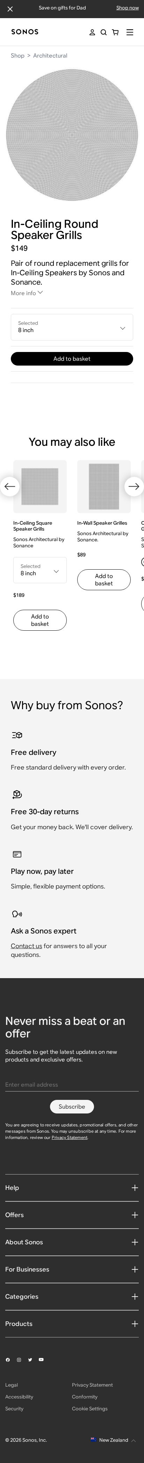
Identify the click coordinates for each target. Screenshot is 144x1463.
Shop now (127, 8)
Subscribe (72, 1106)
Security (14, 1408)
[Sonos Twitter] (33, 1359)
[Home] (25, 32)
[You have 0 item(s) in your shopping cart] (115, 32)
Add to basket (72, 358)
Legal (11, 1385)
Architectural (50, 55)
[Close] (10, 9)
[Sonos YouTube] (44, 1359)
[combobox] (72, 327)
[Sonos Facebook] (10, 1359)
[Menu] (130, 32)
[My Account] (92, 32)
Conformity (85, 1397)
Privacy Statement (69, 1137)
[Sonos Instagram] (22, 1359)
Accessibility (19, 1397)
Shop (17, 55)
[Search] (104, 32)
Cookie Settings (90, 1408)
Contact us (26, 946)
